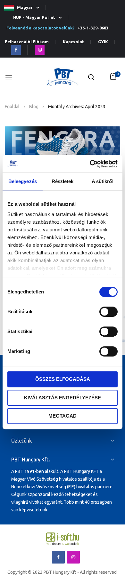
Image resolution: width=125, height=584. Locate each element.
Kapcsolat (73, 42)
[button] (24, 7)
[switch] (108, 312)
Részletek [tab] (63, 181)
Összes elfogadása (62, 379)
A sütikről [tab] (102, 181)
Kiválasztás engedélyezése (62, 397)
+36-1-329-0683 (92, 28)
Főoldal (13, 106)
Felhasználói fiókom (27, 42)
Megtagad (62, 416)
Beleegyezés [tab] (22, 181)
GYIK (103, 42)
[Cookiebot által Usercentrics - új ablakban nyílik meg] (90, 164)
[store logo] (62, 77)
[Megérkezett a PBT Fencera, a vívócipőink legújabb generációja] (62, 150)
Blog (34, 106)
